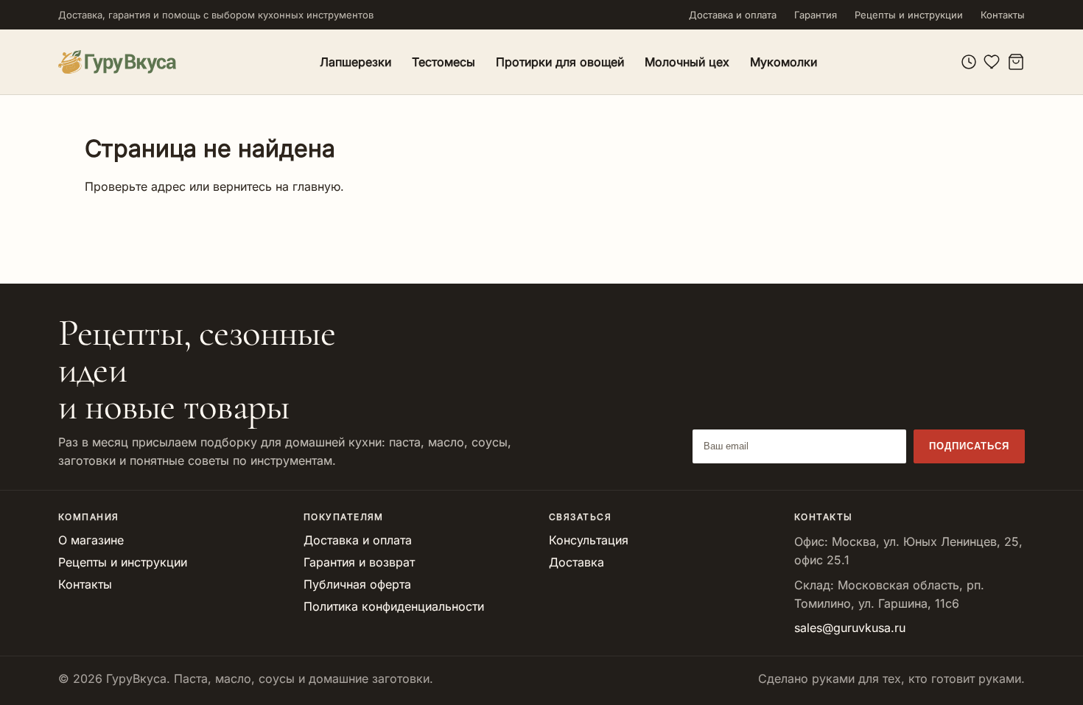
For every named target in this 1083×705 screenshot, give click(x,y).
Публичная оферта (357, 584)
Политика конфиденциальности (394, 606)
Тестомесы (443, 62)
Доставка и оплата (733, 15)
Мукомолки (783, 62)
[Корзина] (1016, 62)
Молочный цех (687, 62)
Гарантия (815, 15)
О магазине (91, 540)
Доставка (576, 562)
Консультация (588, 540)
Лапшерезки (355, 62)
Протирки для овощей (560, 62)
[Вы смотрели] (969, 62)
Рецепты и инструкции (909, 15)
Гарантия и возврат (359, 562)
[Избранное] (992, 62)
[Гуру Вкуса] (117, 61)
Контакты (1003, 15)
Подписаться (969, 446)
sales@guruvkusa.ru (849, 627)
